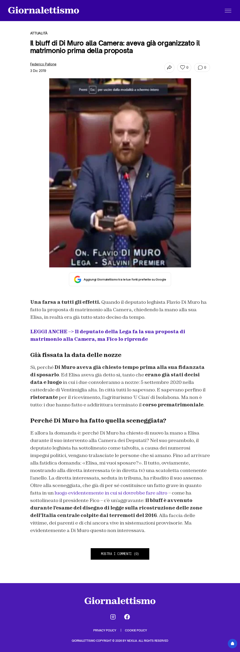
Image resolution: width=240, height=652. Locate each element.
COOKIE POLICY (136, 630)
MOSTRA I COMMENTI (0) (120, 554)
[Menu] (228, 10)
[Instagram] (113, 617)
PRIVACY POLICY (105, 630)
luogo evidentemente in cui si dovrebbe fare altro (111, 493)
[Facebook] (127, 617)
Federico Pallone (43, 64)
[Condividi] (169, 68)
